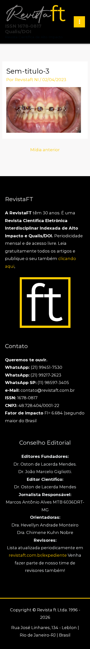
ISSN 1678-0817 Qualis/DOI (23, 28)
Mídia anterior (45, 149)
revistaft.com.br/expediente (38, 555)
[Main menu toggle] (79, 21)
